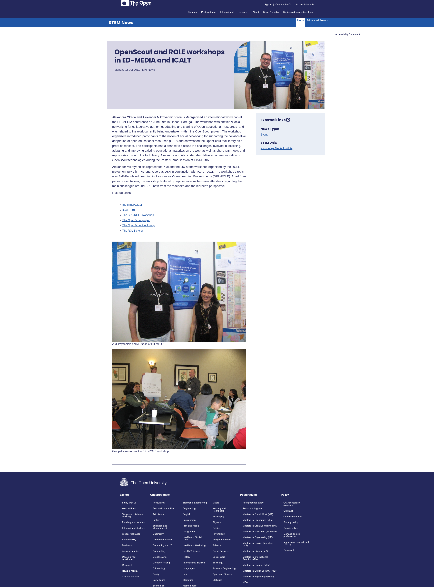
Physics (217, 522)
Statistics (217, 580)
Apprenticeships (130, 551)
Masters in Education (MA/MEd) (260, 531)
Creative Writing (161, 562)
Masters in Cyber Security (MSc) (260, 570)
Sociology (218, 562)
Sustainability (129, 539)
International (226, 12)
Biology (157, 520)
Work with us (129, 508)
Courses (192, 12)
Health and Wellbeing (194, 545)
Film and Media (191, 525)
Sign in (268, 4)
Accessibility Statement (347, 34)
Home (300, 20)
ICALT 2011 (129, 210)
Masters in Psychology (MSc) (258, 576)
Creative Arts (159, 556)
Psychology (219, 533)
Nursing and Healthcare (219, 509)
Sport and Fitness (222, 574)
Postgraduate (208, 12)
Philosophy (218, 516)
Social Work (219, 556)
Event (264, 134)
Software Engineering (224, 568)
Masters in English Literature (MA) (258, 544)
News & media (271, 12)
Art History (158, 514)
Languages (189, 568)
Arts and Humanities (163, 508)
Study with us (129, 502)
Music (216, 502)
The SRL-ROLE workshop (138, 215)
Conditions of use (292, 516)
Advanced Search (317, 20)
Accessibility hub (305, 4)
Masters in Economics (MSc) (258, 520)
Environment (189, 520)
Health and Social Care (192, 538)
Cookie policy (290, 528)
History (186, 556)
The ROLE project (133, 230)
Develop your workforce (129, 558)
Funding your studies (133, 522)
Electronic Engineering (195, 502)
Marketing (188, 580)
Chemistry (158, 533)
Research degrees (252, 508)
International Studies (194, 562)
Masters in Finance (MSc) (256, 565)
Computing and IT (162, 545)
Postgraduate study (253, 502)
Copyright (288, 550)
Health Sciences (191, 551)
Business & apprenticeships (298, 12)
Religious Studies (222, 539)
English (187, 514)
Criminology (159, 568)
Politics (216, 528)
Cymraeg (288, 510)
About (256, 12)
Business (127, 545)
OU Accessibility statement (291, 503)
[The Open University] (136, 3)
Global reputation (131, 533)
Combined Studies (162, 539)
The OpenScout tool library (138, 225)
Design (156, 574)
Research (243, 12)
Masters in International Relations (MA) (255, 558)
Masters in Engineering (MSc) (258, 537)
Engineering (189, 508)
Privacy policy (290, 522)
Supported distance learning (132, 515)
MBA (245, 582)
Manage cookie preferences (291, 535)
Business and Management (160, 526)
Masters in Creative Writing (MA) (260, 525)
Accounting (159, 502)
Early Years (159, 580)
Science (217, 545)
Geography (189, 531)
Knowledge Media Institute (276, 148)
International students (133, 528)
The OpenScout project (136, 220)
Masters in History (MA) (255, 551)
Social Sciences (221, 551)
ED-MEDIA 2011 (132, 204)
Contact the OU (283, 4)
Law (185, 574)
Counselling (159, 551)
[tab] (134, 495)
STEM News (121, 22)
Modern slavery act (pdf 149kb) (296, 543)
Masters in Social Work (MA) (258, 514)
